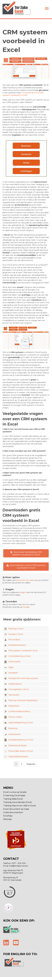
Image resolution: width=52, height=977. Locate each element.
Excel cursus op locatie (15, 792)
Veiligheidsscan (15, 684)
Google (26, 607)
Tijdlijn (11, 667)
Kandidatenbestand (17, 645)
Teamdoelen (13, 695)
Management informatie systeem (23, 678)
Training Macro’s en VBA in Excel (19, 806)
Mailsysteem (14, 706)
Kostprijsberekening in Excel (20, 740)
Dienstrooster (14, 661)
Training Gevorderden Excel (17, 802)
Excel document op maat (16, 809)
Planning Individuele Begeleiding (22, 700)
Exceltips (7, 816)
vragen (23, 592)
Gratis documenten (13, 812)
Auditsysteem (14, 734)
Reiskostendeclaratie (17, 745)
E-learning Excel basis (14, 796)
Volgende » (31, 764)
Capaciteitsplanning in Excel (20, 722)
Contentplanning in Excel (19, 656)
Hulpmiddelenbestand (18, 756)
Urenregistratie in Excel (18, 689)
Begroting (12, 728)
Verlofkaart (13, 673)
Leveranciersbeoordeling (19, 711)
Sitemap (7, 819)
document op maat (25, 580)
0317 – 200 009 (18, 863)
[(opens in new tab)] (11, 929)
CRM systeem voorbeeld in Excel (22, 650)
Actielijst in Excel (15, 634)
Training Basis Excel (13, 799)
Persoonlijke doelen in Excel (20, 751)
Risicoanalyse (14, 639)
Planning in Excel (15, 629)
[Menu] (47, 8)
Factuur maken (15, 717)
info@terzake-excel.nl (18, 866)
